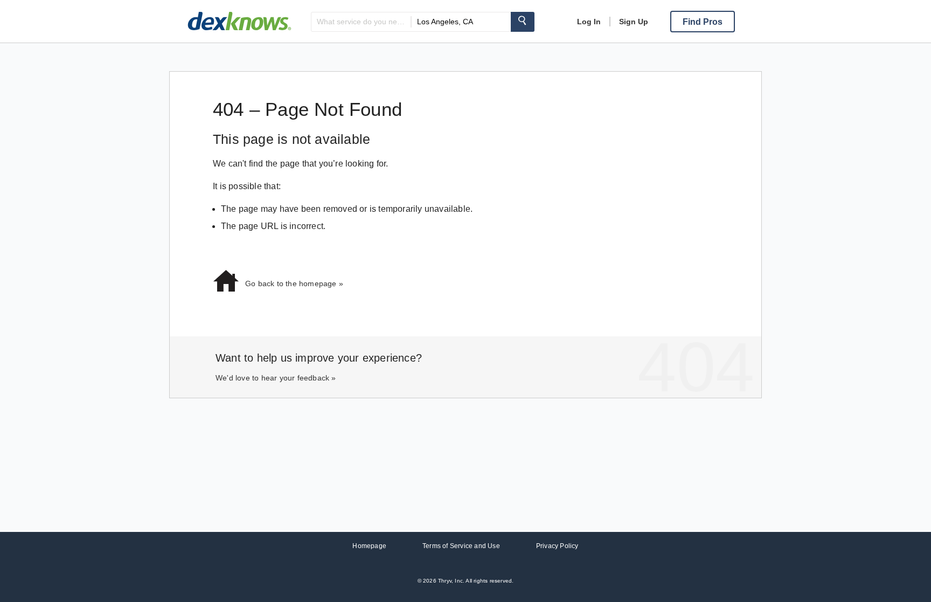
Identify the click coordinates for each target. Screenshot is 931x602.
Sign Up (633, 21)
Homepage (369, 546)
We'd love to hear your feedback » (276, 377)
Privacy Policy (557, 546)
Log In (589, 21)
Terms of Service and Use (461, 546)
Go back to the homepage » (294, 283)
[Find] (522, 22)
